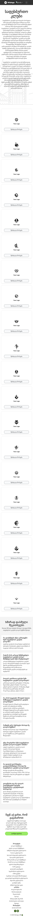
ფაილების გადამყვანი (16, 869)
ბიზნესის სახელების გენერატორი (16, 850)
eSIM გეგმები (16, 873)
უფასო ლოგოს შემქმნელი (16, 848)
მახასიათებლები (16, 892)
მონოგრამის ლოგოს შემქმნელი (16, 860)
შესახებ (16, 903)
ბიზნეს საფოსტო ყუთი (16, 885)
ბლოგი (16, 896)
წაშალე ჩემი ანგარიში (16, 898)
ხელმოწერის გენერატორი (16, 871)
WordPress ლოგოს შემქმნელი (16, 862)
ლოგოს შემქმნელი (16, 846)
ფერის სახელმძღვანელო (16, 864)
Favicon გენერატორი (16, 853)
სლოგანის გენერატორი (16, 857)
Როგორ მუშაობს (16, 889)
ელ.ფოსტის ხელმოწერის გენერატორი (16, 878)
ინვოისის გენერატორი (16, 880)
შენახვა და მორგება (16, 129)
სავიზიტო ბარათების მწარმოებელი (16, 876)
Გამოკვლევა (16, 866)
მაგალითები (16, 894)
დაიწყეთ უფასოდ (16, 833)
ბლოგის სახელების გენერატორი (16, 855)
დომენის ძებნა (16, 883)
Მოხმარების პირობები (16, 901)
